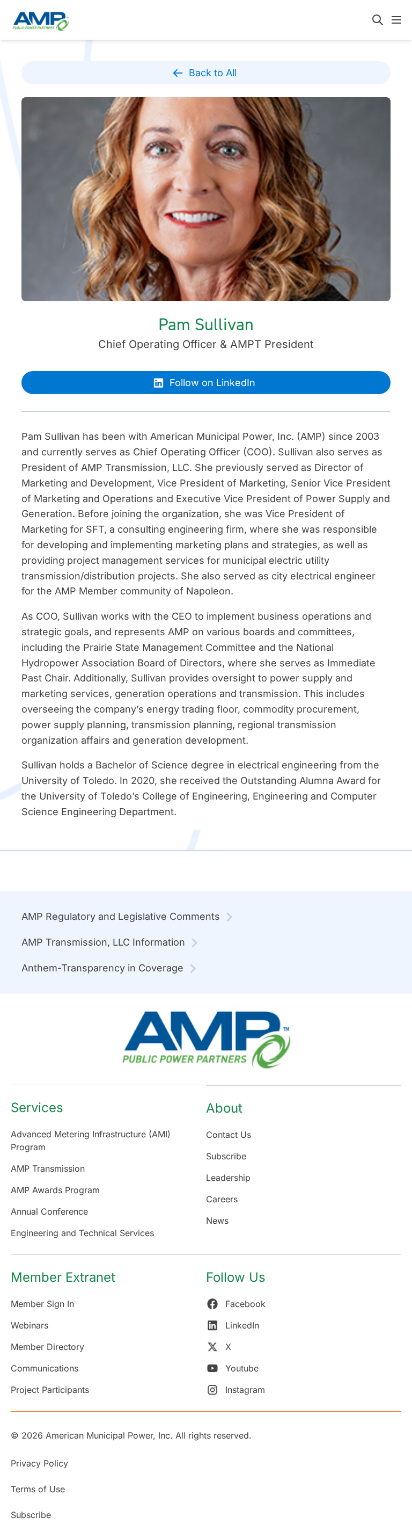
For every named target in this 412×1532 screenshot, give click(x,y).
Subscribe (226, 1156)
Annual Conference (49, 1211)
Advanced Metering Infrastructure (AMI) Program (91, 1140)
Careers (222, 1199)
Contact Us (228, 1134)
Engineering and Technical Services (82, 1233)
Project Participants (50, 1389)
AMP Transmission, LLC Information (103, 942)
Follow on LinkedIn (212, 382)
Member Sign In (42, 1303)
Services (37, 1107)
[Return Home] (206, 1045)
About (224, 1108)
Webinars (29, 1325)
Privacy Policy (39, 1463)
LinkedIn (242, 1325)
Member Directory (47, 1346)
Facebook (245, 1303)
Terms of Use (38, 1489)
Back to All (213, 72)
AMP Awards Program (55, 1190)
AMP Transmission (48, 1168)
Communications (44, 1368)
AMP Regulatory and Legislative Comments (120, 916)
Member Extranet (63, 1277)
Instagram (245, 1389)
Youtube (242, 1368)
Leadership (228, 1177)
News (217, 1220)
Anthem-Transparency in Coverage (102, 968)
